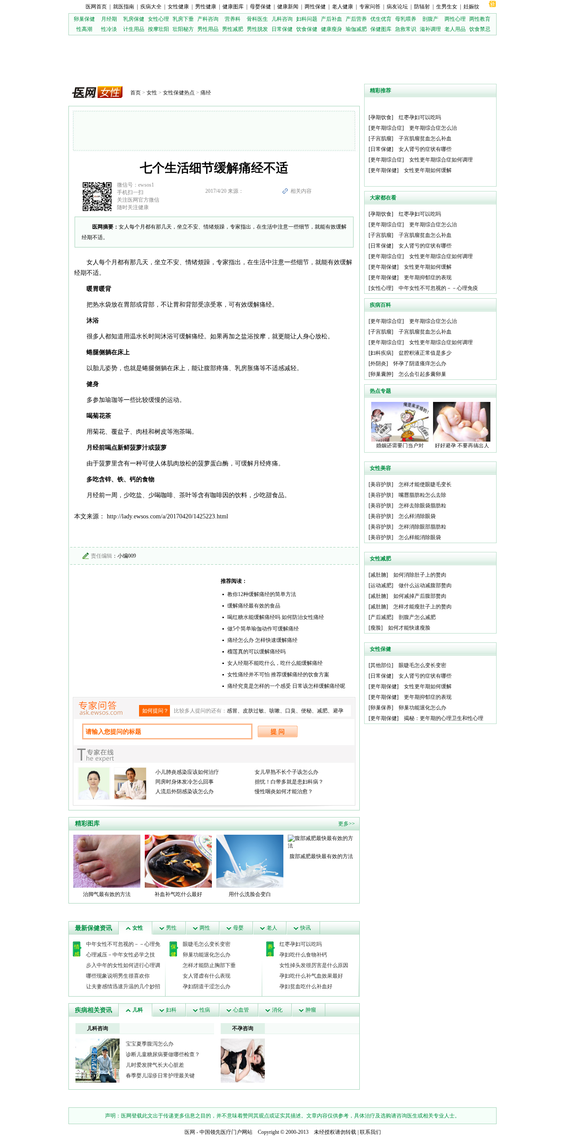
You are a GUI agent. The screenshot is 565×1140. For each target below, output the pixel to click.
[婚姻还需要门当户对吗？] (400, 421)
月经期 (109, 19)
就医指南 (123, 7)
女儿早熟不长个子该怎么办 (286, 772)
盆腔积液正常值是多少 (425, 353)
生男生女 (446, 7)
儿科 (137, 1010)
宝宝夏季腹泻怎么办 (149, 1044)
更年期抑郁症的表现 (428, 277)
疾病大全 (151, 7)
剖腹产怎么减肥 (417, 617)
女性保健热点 (179, 93)
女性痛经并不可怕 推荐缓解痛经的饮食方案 (278, 674)
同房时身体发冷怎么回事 (184, 782)
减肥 (322, 711)
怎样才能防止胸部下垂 (209, 965)
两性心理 (455, 19)
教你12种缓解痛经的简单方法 (261, 594)
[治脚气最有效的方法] (106, 861)
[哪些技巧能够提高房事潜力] (243, 1060)
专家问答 (369, 7)
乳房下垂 (183, 19)
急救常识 (405, 29)
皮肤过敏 (253, 711)
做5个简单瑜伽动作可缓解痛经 (263, 629)
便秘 (306, 711)
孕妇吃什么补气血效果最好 (311, 976)
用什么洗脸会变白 (250, 894)
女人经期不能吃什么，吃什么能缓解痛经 (275, 663)
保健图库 (381, 29)
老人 (272, 928)
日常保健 (282, 29)
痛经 (205, 93)
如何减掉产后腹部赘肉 (419, 596)
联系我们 (370, 1132)
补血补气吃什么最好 (178, 894)
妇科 (171, 1010)
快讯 (305, 928)
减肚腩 (378, 575)
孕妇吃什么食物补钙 (303, 955)
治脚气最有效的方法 (107, 894)
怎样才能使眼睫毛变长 (425, 484)
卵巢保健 (84, 19)
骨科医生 (257, 19)
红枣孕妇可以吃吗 (300, 944)
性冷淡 (109, 29)
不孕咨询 (242, 1028)
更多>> (346, 824)
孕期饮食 (381, 117)
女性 (152, 93)
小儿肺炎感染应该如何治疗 (187, 772)
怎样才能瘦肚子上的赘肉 (422, 607)
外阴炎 (378, 363)
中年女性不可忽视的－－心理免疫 (438, 288)
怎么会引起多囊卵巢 (422, 374)
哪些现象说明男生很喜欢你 (118, 976)
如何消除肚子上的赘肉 (419, 575)
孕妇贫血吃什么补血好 (305, 986)
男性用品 (207, 29)
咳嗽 (274, 711)
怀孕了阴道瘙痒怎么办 (419, 363)
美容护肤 (381, 484)
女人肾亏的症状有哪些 (425, 149)
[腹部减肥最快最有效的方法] (321, 842)
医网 (190, 1132)
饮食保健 (306, 29)
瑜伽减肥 (356, 29)
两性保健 (315, 7)
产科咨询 (207, 19)
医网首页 (96, 7)
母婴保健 (260, 7)
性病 (205, 1010)
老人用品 (455, 29)
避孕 (338, 711)
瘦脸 (375, 628)
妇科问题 (306, 19)
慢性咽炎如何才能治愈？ (284, 791)
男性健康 (205, 7)
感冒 (232, 711)
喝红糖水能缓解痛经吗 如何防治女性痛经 (275, 617)
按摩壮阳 (158, 29)
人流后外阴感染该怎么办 (184, 791)
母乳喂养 (405, 19)
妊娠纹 (471, 7)
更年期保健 (383, 170)
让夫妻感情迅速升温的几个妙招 (123, 986)
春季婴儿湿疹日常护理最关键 (160, 1075)
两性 (205, 928)
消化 (277, 1010)
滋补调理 (430, 29)
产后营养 (356, 19)
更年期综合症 (386, 128)
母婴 (238, 928)
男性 (171, 928)
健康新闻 (287, 7)
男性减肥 (232, 29)
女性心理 (158, 19)
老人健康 (342, 7)
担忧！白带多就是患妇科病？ (289, 782)
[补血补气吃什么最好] (178, 861)
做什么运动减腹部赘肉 (425, 585)
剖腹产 (430, 19)
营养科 (233, 19)
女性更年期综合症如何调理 (441, 160)
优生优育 (381, 19)
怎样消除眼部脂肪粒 (422, 527)
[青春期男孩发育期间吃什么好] (97, 1060)
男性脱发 (257, 29)
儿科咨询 (282, 19)
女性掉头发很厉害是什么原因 (313, 965)
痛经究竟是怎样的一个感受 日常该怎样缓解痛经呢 (286, 686)
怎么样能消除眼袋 (420, 537)
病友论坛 (397, 7)
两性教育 (479, 19)
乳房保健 (133, 19)
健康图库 (233, 7)
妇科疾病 (381, 353)
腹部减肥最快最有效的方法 (321, 856)
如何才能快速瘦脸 (409, 628)
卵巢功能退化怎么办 (206, 955)
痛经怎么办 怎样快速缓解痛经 (262, 640)
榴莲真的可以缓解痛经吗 (256, 652)
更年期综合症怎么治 (433, 128)
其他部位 (381, 665)
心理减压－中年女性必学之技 (120, 955)
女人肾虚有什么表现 (206, 976)
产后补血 (331, 19)
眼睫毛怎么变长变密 (206, 944)
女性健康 (178, 7)
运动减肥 (381, 585)
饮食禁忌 (479, 29)
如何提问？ (155, 711)
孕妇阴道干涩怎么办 (206, 986)
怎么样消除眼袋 (417, 516)
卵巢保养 (381, 708)
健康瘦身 (331, 29)
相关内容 (301, 191)
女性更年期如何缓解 (428, 170)
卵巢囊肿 (381, 374)
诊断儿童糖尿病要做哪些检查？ (163, 1054)
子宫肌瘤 (381, 138)
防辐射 (422, 7)
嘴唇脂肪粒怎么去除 (422, 495)
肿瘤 (310, 1010)
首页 (135, 93)
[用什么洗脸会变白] (249, 861)
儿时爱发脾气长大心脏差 (155, 1065)
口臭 (290, 711)
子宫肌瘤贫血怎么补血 (425, 138)
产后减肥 (381, 617)
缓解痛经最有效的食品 (253, 606)
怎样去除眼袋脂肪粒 (422, 505)
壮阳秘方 (183, 29)
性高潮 (84, 29)
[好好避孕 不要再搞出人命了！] (461, 421)
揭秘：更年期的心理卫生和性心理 (443, 718)
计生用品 (133, 29)
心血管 (241, 1010)
